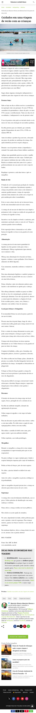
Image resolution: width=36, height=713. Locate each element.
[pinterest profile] (18, 698)
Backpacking (16, 7)
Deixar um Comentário (18, 637)
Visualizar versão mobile (23, 706)
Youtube (4, 622)
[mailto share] (21, 626)
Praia (9, 598)
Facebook (22, 620)
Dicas (4, 598)
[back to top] (32, 706)
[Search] (33, 2)
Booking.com (9, 560)
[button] (13, 711)
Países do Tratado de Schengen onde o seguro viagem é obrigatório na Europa (22, 648)
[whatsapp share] (28, 626)
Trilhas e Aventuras (18, 2)
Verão (15, 598)
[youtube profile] (22, 698)
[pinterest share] (24, 626)
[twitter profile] (9, 698)
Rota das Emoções (27, 615)
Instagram (9, 620)
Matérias (23, 7)
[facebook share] (15, 626)
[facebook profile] (13, 698)
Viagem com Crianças (24, 598)
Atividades (8, 7)
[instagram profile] (26, 698)
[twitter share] (18, 626)
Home (2, 7)
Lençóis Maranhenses (8, 617)
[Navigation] (2, 2)
